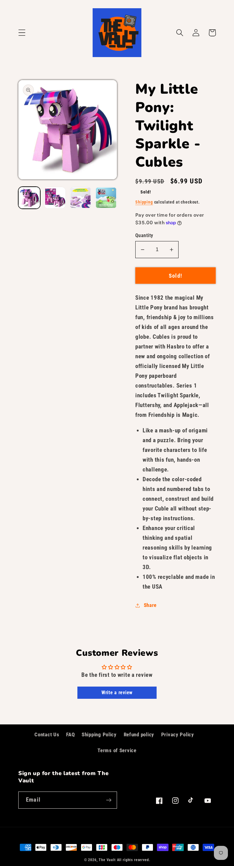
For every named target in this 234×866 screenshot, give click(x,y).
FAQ (70, 734)
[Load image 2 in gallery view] (55, 198)
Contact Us (46, 734)
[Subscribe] (109, 800)
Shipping (144, 202)
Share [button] (150, 605)
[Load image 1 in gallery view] (29, 198)
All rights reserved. (133, 860)
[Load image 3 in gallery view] (80, 198)
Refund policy (139, 734)
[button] (22, 33)
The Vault (107, 860)
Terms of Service (117, 750)
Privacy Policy (177, 734)
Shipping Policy (99, 734)
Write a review (117, 692)
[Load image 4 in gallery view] (106, 198)
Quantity (144, 235)
